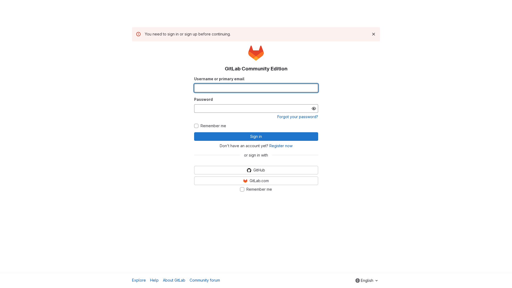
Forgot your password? (297, 116)
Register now (281, 145)
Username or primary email (219, 79)
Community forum (205, 280)
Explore (139, 280)
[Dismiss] (373, 34)
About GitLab (174, 280)
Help (154, 280)
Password (203, 99)
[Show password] (314, 108)
